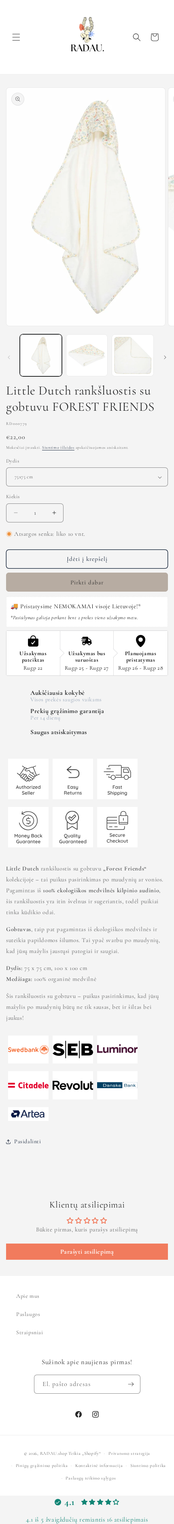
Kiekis (12, 496)
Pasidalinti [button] (27, 1141)
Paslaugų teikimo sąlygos (91, 1478)
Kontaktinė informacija (99, 1465)
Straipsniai (29, 1332)
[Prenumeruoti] (131, 1384)
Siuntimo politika (148, 1465)
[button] (16, 37)
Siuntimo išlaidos (58, 447)
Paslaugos (28, 1314)
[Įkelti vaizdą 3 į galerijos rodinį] (133, 355)
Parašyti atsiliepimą (87, 1252)
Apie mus (28, 1296)
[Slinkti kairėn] (9, 357)
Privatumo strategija (129, 1453)
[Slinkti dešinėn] (165, 357)
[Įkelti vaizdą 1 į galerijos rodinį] (41, 355)
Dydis (12, 461)
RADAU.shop (54, 1453)
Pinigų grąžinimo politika (42, 1465)
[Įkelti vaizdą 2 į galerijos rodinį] (87, 355)
